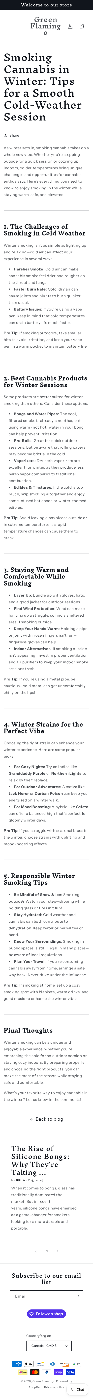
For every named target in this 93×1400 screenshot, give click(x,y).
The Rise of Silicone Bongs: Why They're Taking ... (40, 1160)
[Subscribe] (77, 1296)
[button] (81, 26)
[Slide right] (57, 1251)
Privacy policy (54, 1387)
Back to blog (49, 1119)
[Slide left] (35, 1251)
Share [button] (14, 135)
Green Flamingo (43, 1381)
